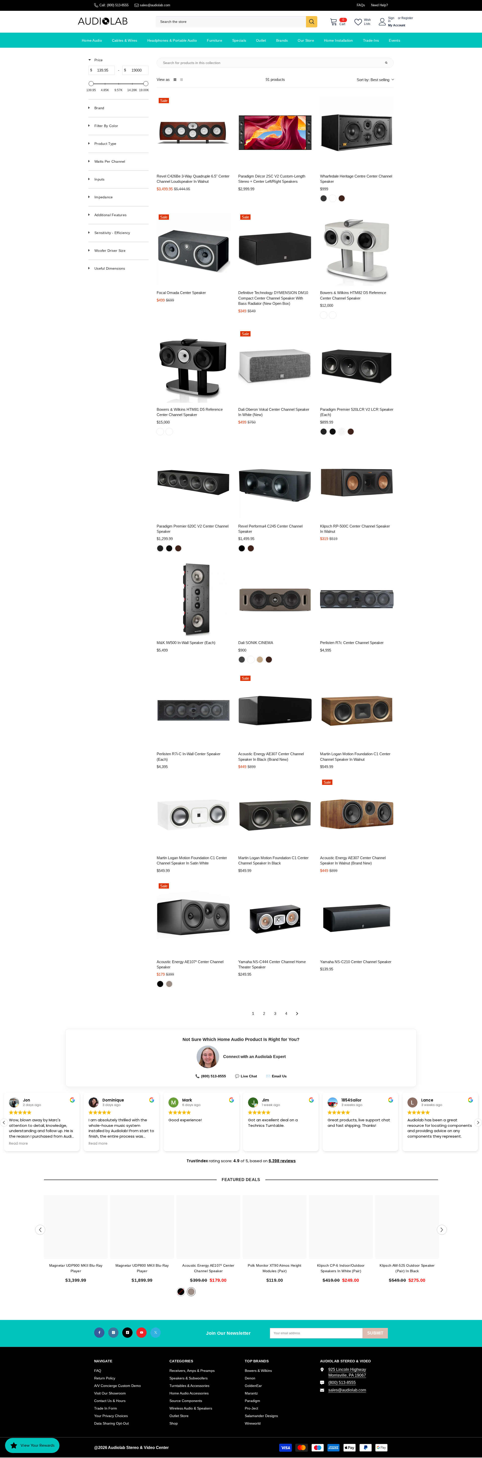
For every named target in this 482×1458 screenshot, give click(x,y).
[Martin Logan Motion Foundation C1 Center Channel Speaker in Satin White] (193, 814)
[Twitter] (155, 1332)
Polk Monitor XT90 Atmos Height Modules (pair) (274, 1268)
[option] (76, 1241)
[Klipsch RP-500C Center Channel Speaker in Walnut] (357, 482)
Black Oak (323, 198)
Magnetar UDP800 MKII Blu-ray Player (142, 1268)
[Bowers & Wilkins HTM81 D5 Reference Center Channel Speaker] (193, 366)
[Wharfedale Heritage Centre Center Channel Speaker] (357, 132)
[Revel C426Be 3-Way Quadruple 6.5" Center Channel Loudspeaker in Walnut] (193, 132)
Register (407, 18)
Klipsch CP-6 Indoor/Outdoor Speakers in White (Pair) (341, 1268)
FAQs (361, 5)
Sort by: (373, 80)
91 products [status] (275, 79)
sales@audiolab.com (155, 5)
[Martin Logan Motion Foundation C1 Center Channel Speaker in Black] (275, 814)
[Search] (236, 21)
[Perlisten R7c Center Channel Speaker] (357, 599)
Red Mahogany (332, 198)
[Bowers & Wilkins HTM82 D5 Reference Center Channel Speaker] (357, 249)
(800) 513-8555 (118, 5)
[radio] (175, 79)
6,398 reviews (282, 1160)
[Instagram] (113, 1332)
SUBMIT (375, 1333)
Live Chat (246, 1076)
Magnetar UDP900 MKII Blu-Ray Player (76, 1268)
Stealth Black (332, 315)
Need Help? (379, 5)
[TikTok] (127, 1332)
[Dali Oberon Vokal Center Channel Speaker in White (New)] (275, 366)
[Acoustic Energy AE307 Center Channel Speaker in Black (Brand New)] (275, 710)
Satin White (341, 431)
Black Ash (241, 659)
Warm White (323, 315)
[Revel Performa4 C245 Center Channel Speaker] (275, 482)
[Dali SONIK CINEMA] (275, 599)
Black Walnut (323, 431)
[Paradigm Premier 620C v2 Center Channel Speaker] (193, 482)
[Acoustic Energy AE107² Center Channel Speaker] (193, 918)
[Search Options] (388, 63)
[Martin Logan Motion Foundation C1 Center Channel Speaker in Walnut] (357, 710)
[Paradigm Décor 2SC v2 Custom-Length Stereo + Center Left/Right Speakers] (275, 132)
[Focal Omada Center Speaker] (193, 249)
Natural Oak (259, 659)
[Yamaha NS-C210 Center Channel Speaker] (357, 918)
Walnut (341, 198)
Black (241, 548)
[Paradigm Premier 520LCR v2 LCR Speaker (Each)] (357, 366)
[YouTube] (141, 1332)
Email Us (276, 1076)
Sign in (391, 20)
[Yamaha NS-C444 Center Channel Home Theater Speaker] (275, 918)
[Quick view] (225, 164)
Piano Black (332, 431)
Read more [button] (18, 1143)
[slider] (91, 83)
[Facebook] (99, 1332)
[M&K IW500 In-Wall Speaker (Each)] (193, 599)
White (250, 659)
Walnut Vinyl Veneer (169, 983)
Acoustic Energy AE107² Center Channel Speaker (208, 1268)
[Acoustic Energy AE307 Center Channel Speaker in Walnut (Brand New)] (357, 814)
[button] (478, 1122)
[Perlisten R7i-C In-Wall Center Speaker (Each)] (193, 710)
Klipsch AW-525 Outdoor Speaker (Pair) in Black (407, 1268)
